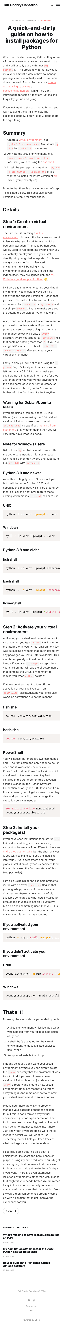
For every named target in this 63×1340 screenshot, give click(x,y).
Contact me (31, 1306)
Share (9, 1211)
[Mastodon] (34, 1300)
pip (55, 175)
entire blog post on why (17, 851)
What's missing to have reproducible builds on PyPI (31, 1236)
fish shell (48, 162)
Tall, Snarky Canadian (20, 5)
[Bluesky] (29, 1300)
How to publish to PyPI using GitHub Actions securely (26, 1264)
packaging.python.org (16, 90)
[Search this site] (52, 5)
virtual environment (30, 139)
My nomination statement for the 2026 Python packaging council (28, 1250)
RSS (31, 1310)
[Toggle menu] (58, 5)
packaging (45, 20)
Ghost (38, 1320)
